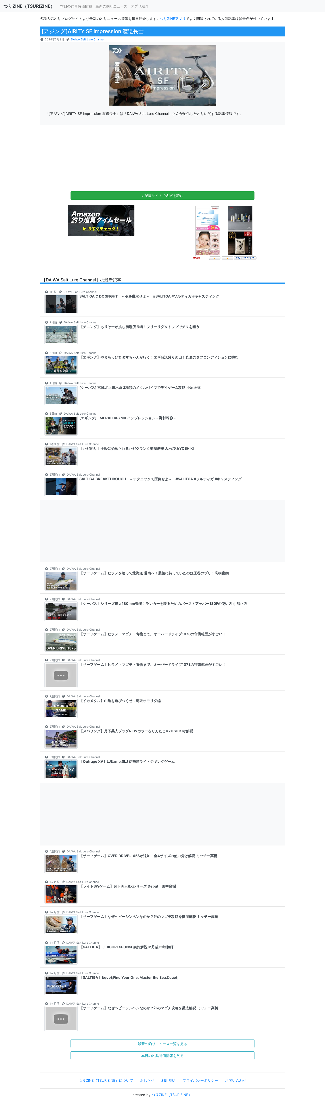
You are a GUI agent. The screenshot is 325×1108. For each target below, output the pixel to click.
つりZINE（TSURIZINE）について (106, 1080)
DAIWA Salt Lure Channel (87, 39)
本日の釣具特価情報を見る (162, 1055)
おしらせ (147, 1080)
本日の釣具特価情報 (76, 6)
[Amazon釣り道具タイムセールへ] (101, 220)
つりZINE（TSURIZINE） (172, 1095)
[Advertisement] (162, 159)
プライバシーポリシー (200, 1080)
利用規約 (168, 1080)
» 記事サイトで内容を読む (162, 195)
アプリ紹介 (140, 6)
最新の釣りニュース (111, 6)
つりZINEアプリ (173, 18)
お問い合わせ (235, 1080)
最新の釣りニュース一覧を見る (162, 1044)
